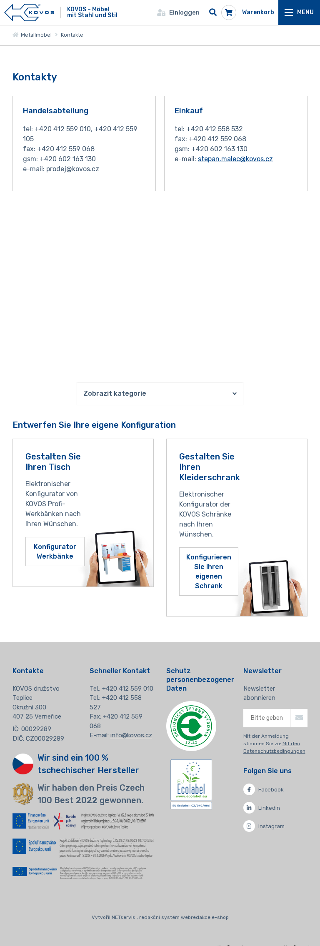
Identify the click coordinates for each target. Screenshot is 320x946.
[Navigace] (299, 12)
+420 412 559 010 (127, 688)
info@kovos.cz (131, 735)
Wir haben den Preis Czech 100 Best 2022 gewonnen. (91, 794)
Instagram (271, 826)
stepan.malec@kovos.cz (235, 159)
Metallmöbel (35, 35)
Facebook (271, 789)
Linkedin (269, 808)
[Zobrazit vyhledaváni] (213, 12)
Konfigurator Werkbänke (55, 551)
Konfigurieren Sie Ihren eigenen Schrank (208, 571)
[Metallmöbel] (29, 13)
